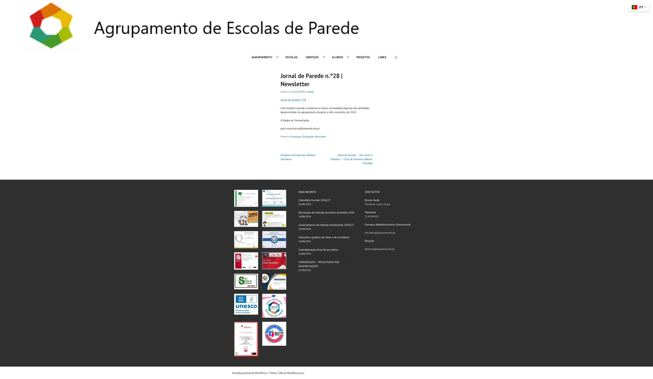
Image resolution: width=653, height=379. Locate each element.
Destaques (296, 136)
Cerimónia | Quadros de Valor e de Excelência (323, 237)
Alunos (337, 57)
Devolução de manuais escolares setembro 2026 (326, 212)
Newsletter (320, 136)
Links (382, 57)
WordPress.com (295, 373)
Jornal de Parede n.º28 (293, 100)
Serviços (312, 57)
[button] (396, 57)
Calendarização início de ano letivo (318, 249)
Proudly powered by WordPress (249, 373)
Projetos (363, 57)
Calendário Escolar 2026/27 (314, 200)
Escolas (292, 57)
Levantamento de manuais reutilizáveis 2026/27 (326, 225)
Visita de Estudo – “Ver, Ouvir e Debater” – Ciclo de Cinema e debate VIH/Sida (351, 159)
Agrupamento (262, 57)
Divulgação (308, 136)
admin (311, 91)
